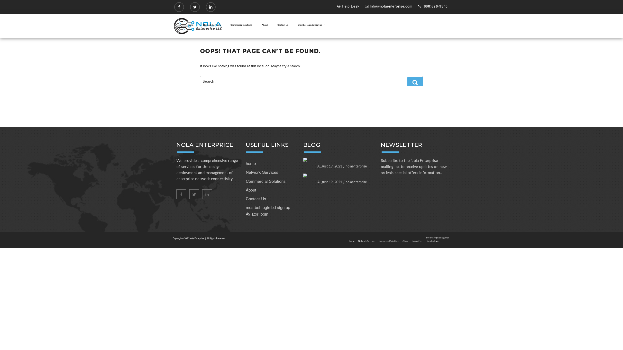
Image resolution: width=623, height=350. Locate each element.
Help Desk (350, 6)
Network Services (212, 24)
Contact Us (282, 24)
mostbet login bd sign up (310, 24)
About (265, 24)
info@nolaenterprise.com (391, 6)
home (190, 24)
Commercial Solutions (241, 24)
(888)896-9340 (435, 6)
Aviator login (257, 214)
